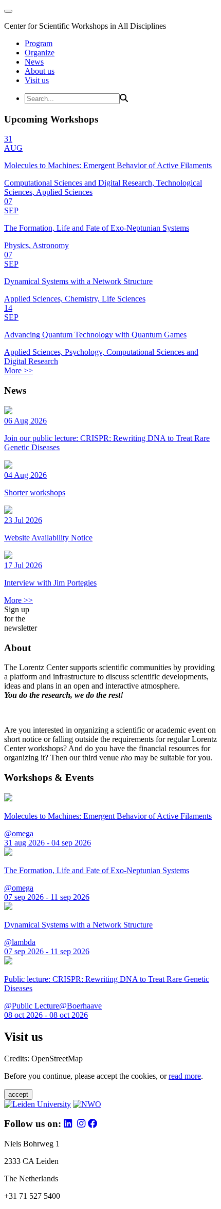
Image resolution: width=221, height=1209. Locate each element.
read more (185, 1076)
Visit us (37, 80)
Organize (39, 52)
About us (39, 71)
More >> (18, 370)
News (34, 61)
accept (18, 1094)
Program (38, 43)
